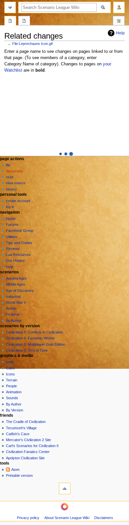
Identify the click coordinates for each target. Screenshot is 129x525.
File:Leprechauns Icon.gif (32, 44)
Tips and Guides (19, 243)
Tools (118, 21)
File (8, 165)
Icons (10, 374)
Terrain (11, 380)
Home (11, 219)
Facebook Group (19, 230)
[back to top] (64, 488)
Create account (18, 201)
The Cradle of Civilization (26, 422)
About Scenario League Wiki (66, 518)
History (11, 189)
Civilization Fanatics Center (28, 452)
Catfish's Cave (17, 434)
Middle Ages (15, 284)
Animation (14, 392)
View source (15, 183)
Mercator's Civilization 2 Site (28, 440)
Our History (15, 260)
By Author (14, 321)
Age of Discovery (20, 291)
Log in (10, 207)
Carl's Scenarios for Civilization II (32, 446)
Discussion (14, 171)
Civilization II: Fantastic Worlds (30, 338)
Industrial (13, 296)
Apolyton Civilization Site (25, 458)
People (11, 386)
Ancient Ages (16, 278)
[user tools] (119, 7)
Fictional (12, 314)
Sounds (12, 398)
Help (120, 33)
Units (10, 362)
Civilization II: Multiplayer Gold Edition (35, 344)
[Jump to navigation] (10, 7)
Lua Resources (18, 255)
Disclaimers (103, 518)
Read (9, 177)
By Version (14, 410)
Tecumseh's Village (21, 428)
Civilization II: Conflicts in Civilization (34, 332)
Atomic (11, 308)
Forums (12, 225)
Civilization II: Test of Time (27, 350)
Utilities (11, 237)
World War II (16, 302)
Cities (10, 368)
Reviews (13, 249)
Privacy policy (28, 518)
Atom (15, 470)
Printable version (19, 475)
